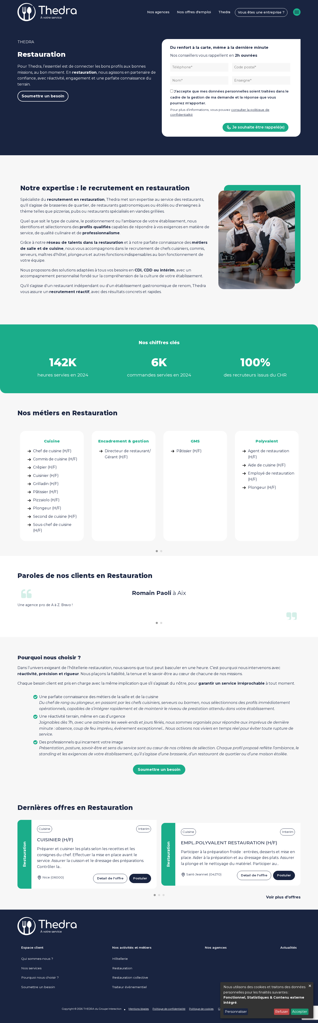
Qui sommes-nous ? (37, 958)
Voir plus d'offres (283, 897)
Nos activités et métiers (132, 947)
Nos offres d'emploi (194, 12)
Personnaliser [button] (236, 1012)
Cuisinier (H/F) (46, 475)
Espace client (32, 947)
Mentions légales (139, 1008)
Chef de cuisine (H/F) (52, 451)
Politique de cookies (201, 1008)
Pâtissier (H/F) (45, 492)
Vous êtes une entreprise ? (261, 12)
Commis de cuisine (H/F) (55, 459)
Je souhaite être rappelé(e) (258, 127)
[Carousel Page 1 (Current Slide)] (157, 551)
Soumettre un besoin (43, 96)
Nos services (31, 968)
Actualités (288, 947)
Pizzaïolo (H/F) (46, 500)
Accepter (299, 1012)
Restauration (122, 968)
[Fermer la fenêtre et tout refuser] (309, 985)
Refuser (281, 1012)
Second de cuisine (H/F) (55, 516)
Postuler (140, 878)
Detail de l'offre (110, 878)
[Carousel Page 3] (163, 895)
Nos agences (158, 12)
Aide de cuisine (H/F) (267, 465)
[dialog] (266, 1000)
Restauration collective (130, 977)
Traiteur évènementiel (129, 987)
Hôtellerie (120, 958)
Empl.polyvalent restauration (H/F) (229, 842)
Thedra (224, 12)
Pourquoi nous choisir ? (40, 977)
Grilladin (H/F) (46, 484)
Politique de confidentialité (168, 1008)
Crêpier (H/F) (45, 467)
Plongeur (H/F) (47, 508)
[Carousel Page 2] (161, 551)
